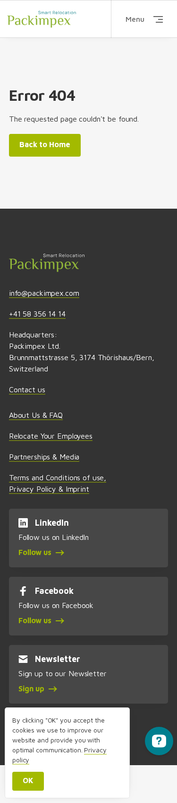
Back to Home (44, 144)
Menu (135, 19)
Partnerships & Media (44, 456)
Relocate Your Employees (51, 436)
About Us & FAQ (36, 415)
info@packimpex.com (44, 293)
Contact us (27, 389)
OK (28, 780)
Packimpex (41, 19)
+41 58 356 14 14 (37, 313)
